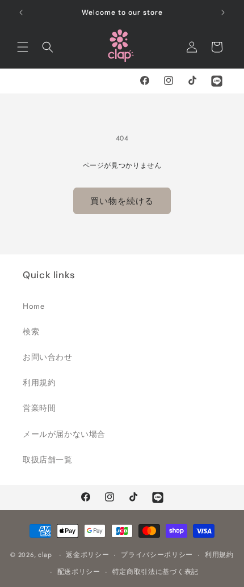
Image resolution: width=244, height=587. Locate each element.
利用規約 (39, 382)
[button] (22, 47)
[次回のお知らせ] (223, 12)
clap (45, 555)
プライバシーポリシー (157, 555)
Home (33, 306)
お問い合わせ (48, 357)
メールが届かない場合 (64, 434)
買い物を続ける (122, 201)
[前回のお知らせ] (21, 12)
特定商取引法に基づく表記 (155, 572)
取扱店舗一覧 (48, 459)
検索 (31, 331)
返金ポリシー (87, 555)
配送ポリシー (78, 572)
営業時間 (39, 408)
